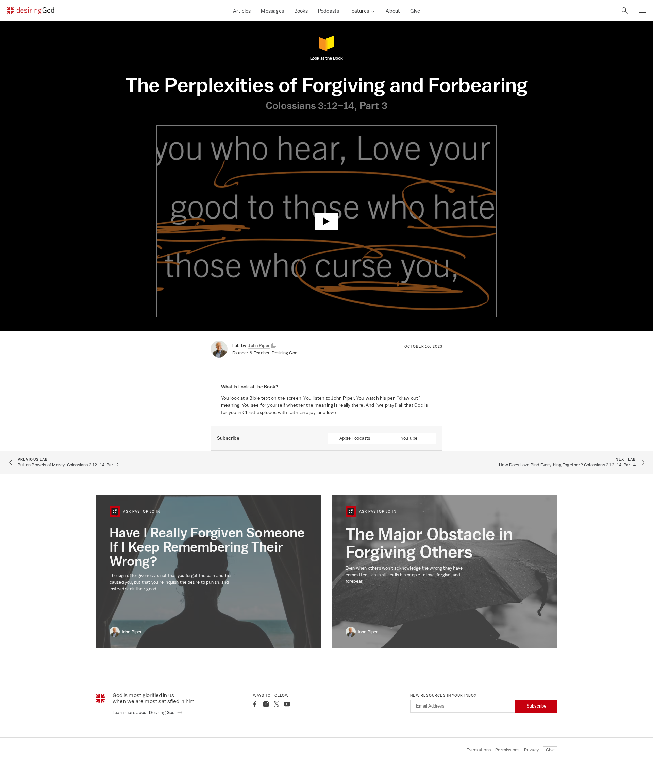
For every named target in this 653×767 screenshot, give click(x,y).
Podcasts (328, 10)
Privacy (531, 750)
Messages (272, 10)
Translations (479, 750)
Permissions (507, 750)
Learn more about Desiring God (144, 712)
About (393, 10)
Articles (242, 10)
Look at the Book (326, 57)
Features (359, 10)
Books (301, 10)
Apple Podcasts (354, 438)
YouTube (409, 438)
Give (415, 10)
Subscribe (536, 706)
